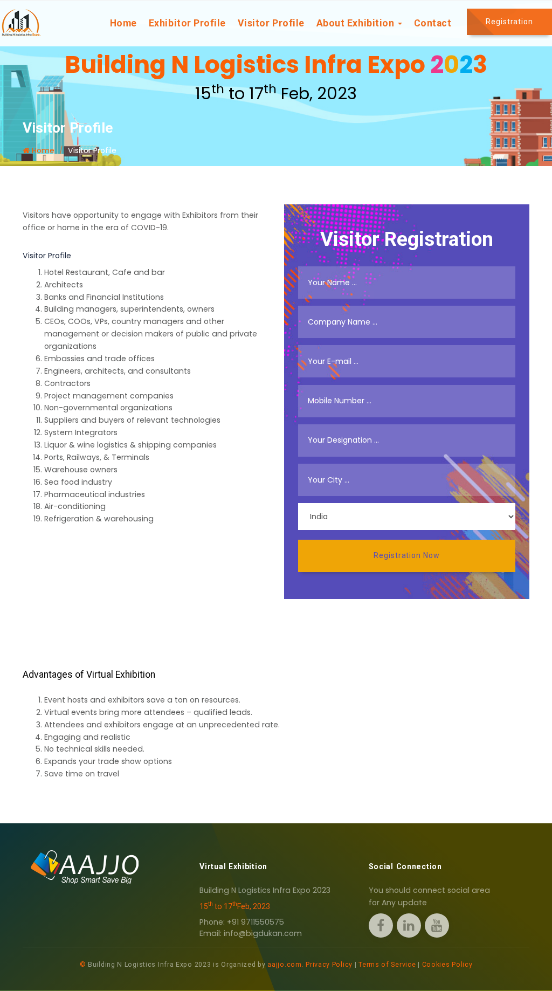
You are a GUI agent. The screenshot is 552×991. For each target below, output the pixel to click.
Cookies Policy (447, 964)
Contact (433, 23)
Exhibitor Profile (187, 23)
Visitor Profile (271, 23)
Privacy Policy (329, 964)
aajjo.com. (285, 964)
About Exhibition (356, 23)
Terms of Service (387, 964)
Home (123, 23)
